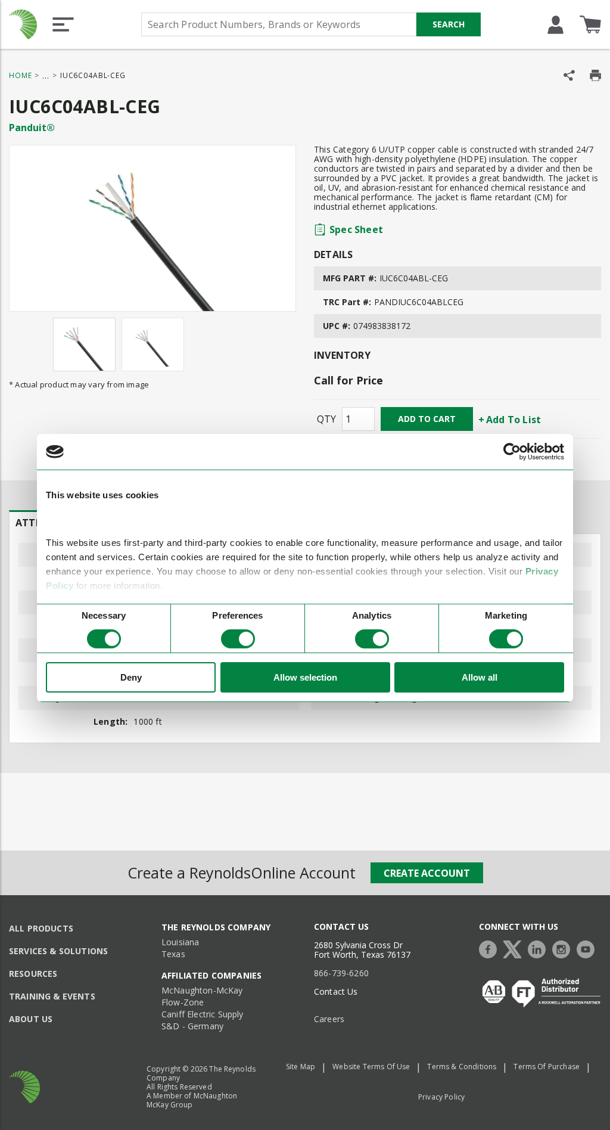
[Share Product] (569, 75)
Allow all (479, 677)
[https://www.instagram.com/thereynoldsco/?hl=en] (564, 947)
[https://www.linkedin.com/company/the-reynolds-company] (540, 947)
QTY (326, 419)
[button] (63, 24)
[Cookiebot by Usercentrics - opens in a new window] (512, 452)
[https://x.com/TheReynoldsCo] (515, 947)
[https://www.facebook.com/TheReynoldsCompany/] (491, 947)
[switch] (238, 638)
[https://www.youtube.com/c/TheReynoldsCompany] (588, 947)
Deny (131, 677)
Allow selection (305, 677)
